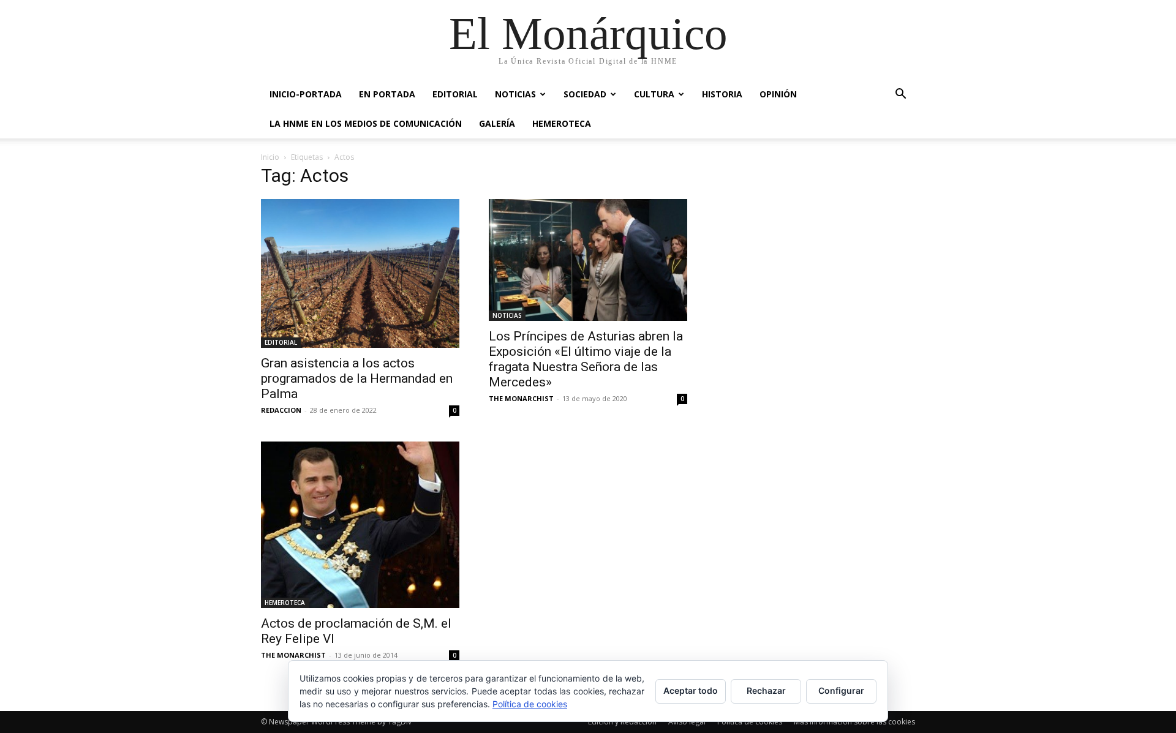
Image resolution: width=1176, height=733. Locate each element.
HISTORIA (722, 94)
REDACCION (281, 410)
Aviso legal (687, 721)
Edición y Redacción (622, 721)
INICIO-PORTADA (306, 94)
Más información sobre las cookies (854, 721)
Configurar (841, 690)
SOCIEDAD (585, 94)
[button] (900, 95)
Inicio (270, 157)
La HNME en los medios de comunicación (366, 123)
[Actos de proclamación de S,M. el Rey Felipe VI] (360, 525)
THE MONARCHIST (521, 398)
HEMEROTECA (561, 123)
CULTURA (654, 94)
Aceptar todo (690, 690)
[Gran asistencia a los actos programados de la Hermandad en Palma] (360, 273)
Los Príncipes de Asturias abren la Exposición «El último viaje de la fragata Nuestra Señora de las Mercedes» (586, 359)
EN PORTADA (387, 94)
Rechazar (766, 690)
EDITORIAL (455, 94)
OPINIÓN (778, 94)
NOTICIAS (515, 94)
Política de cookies (749, 721)
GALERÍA (497, 123)
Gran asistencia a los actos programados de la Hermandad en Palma (357, 378)
